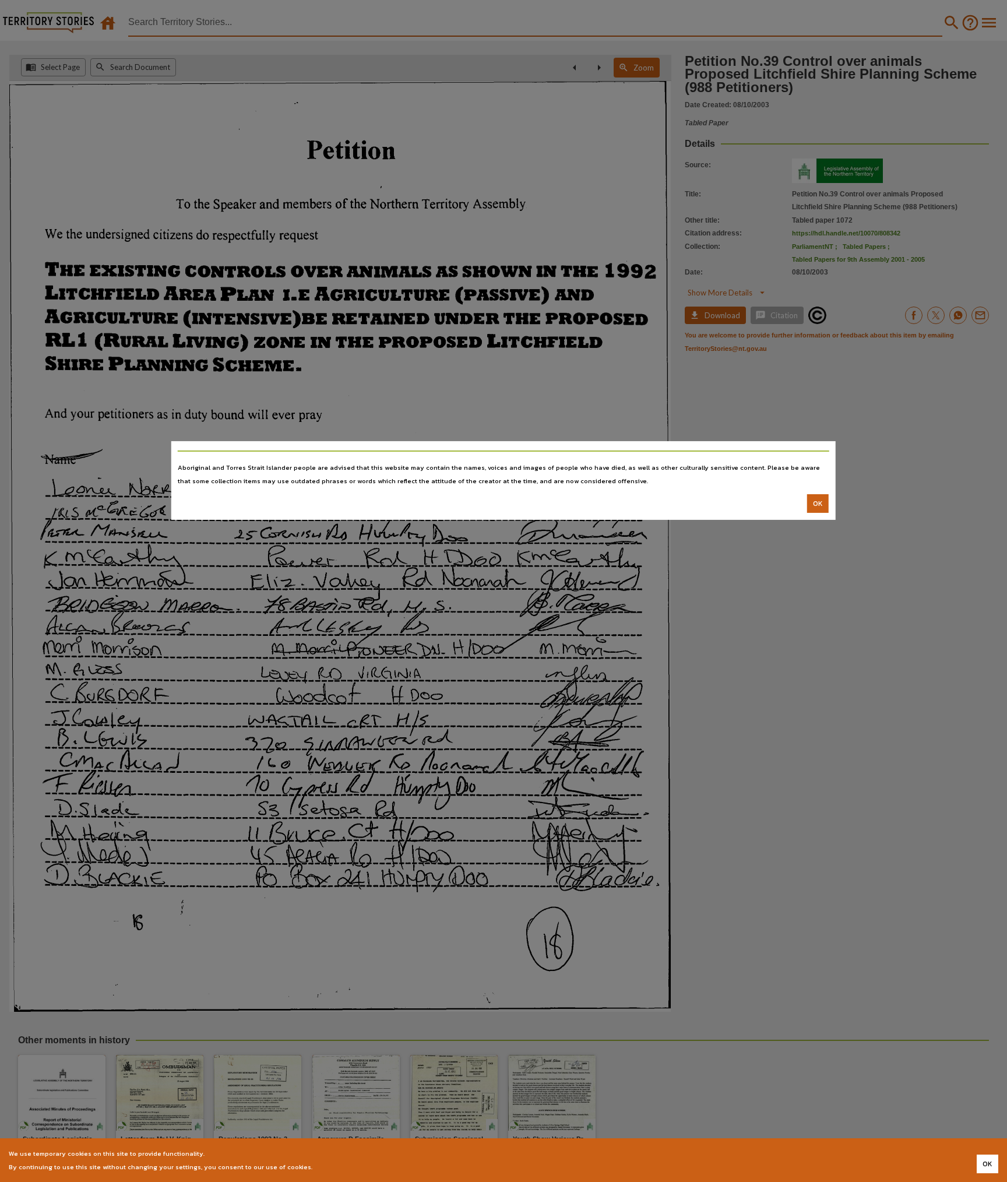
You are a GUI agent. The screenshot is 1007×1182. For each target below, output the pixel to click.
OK (818, 503)
